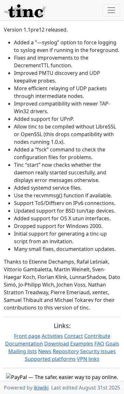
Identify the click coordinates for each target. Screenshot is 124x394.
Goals (112, 343)
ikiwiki (41, 387)
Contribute (97, 335)
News (45, 351)
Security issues (98, 351)
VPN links (88, 358)
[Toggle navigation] (111, 10)
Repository (66, 351)
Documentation (24, 343)
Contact (73, 335)
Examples (81, 343)
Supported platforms (50, 358)
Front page (27, 335)
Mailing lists (22, 351)
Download (56, 343)
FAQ (99, 343)
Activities (52, 335)
